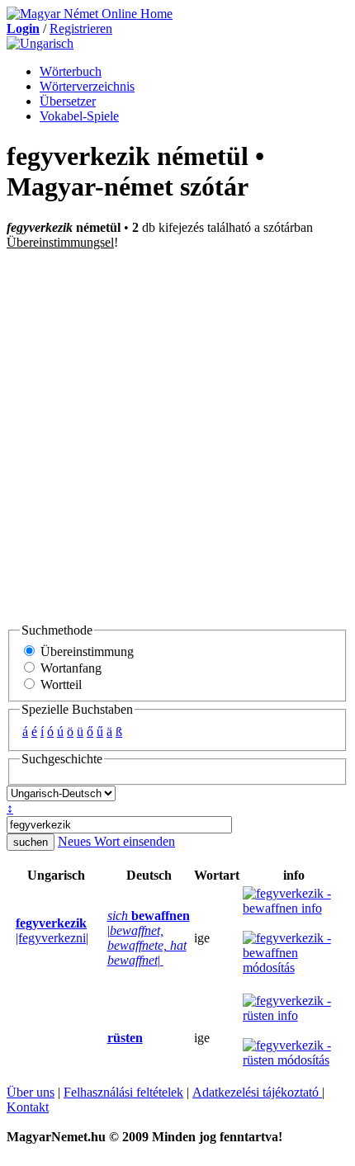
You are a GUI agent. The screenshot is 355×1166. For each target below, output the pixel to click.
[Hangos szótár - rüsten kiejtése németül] (102, 1038)
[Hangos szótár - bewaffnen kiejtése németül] (102, 938)
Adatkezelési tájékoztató (257, 1092)
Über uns (30, 1092)
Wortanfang (69, 668)
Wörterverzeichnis (87, 86)
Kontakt (28, 1107)
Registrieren (81, 28)
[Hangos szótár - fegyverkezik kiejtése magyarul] (10, 938)
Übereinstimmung (85, 651)
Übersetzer (68, 101)
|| (148, 938)
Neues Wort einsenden (116, 841)
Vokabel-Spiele (79, 116)
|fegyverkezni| (52, 930)
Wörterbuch (71, 71)
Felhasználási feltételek (123, 1092)
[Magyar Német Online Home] (90, 14)
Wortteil (59, 684)
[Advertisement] (177, 435)
